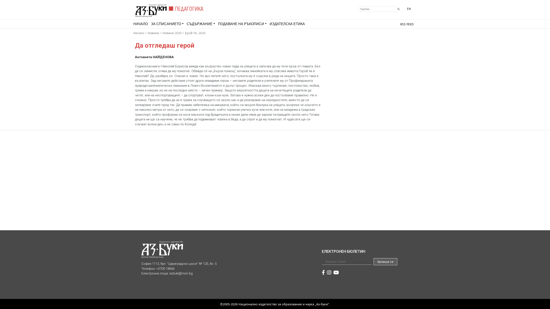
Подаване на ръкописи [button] (241, 24)
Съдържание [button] (199, 24)
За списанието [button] (166, 24)
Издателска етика (287, 24)
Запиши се (385, 262)
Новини (153, 33)
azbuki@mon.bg (181, 273)
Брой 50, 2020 (195, 33)
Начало (140, 24)
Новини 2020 (172, 33)
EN (409, 9)
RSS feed (407, 24)
